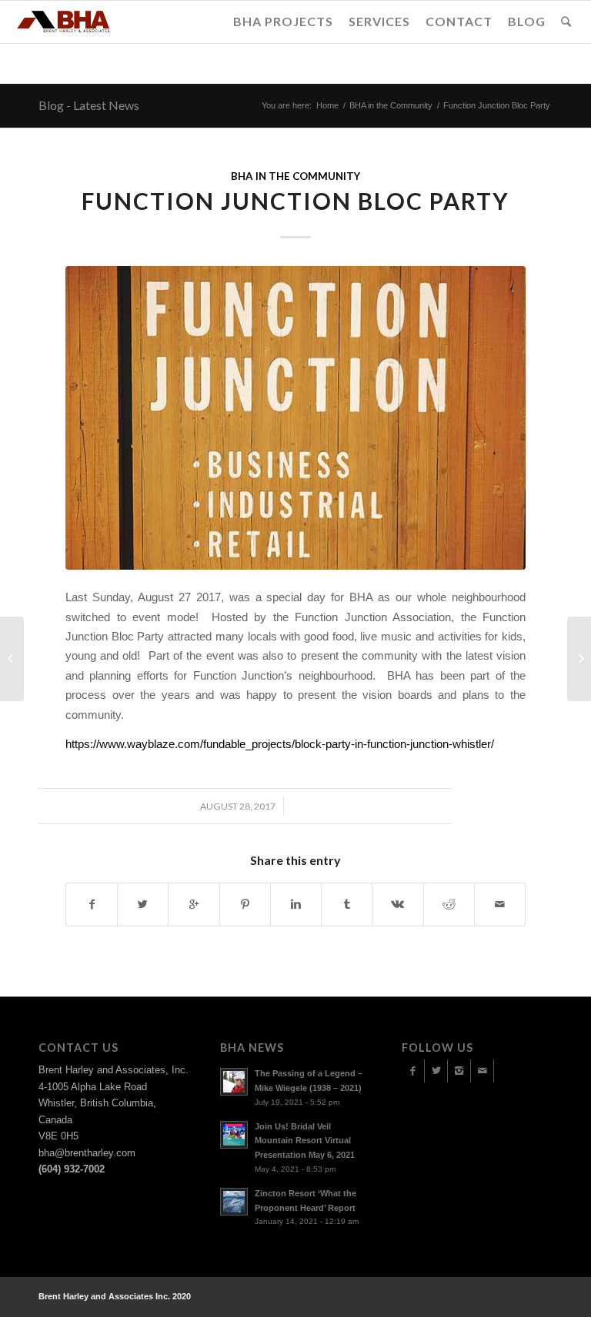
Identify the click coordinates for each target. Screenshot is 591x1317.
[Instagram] (459, 1071)
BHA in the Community (390, 105)
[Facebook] (413, 1071)
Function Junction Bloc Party (295, 201)
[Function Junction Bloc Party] (295, 418)
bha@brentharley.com (86, 1153)
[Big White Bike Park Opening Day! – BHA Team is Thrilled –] (12, 659)
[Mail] (482, 1071)
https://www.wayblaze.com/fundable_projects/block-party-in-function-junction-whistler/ (279, 743)
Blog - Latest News (88, 105)
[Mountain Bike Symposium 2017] (579, 659)
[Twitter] (436, 1071)
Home (327, 105)
